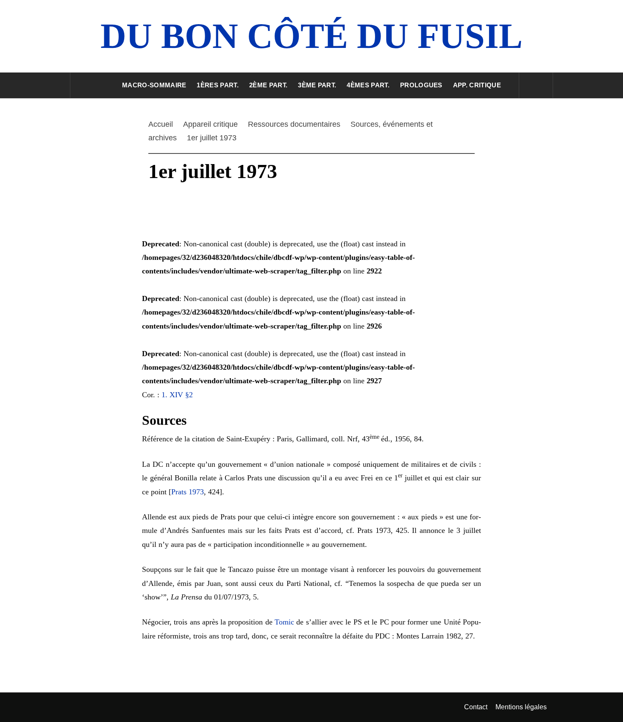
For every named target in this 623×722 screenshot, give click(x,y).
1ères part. (218, 85)
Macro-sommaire (154, 85)
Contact (475, 707)
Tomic (284, 622)
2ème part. (268, 85)
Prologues (421, 85)
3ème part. (317, 85)
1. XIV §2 (177, 394)
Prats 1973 (187, 492)
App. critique (477, 85)
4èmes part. (368, 85)
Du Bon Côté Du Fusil (311, 36)
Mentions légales (521, 707)
